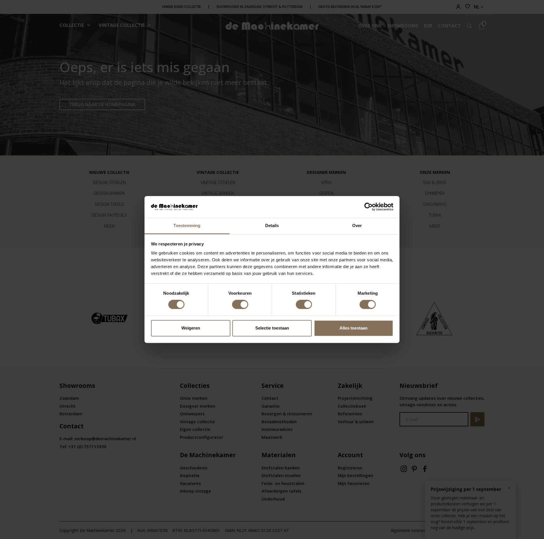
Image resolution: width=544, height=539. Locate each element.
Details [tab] (272, 225)
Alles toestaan (353, 328)
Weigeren (190, 328)
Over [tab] (357, 225)
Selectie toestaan (272, 328)
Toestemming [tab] (186, 225)
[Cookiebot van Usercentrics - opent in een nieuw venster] (368, 207)
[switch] (240, 304)
